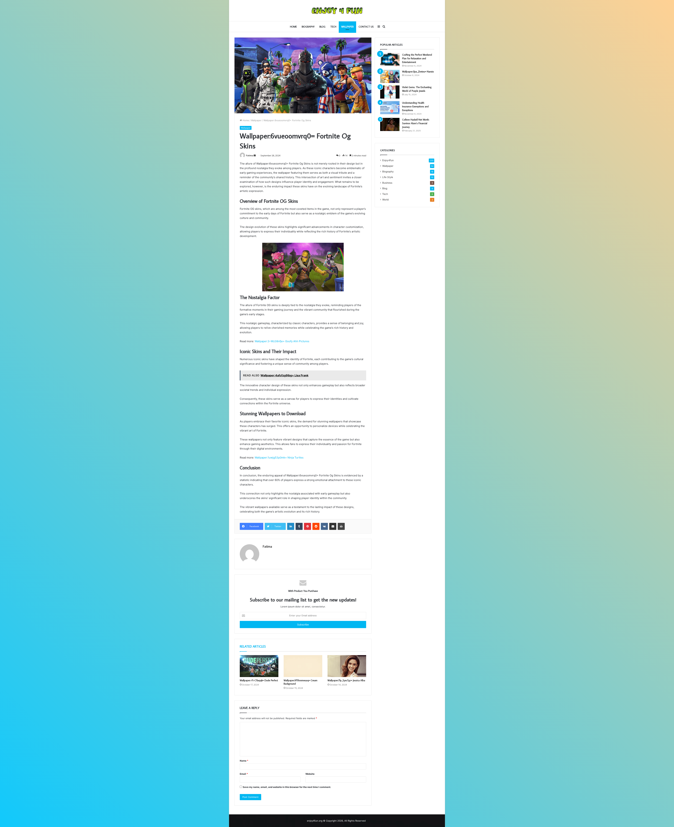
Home (293, 26)
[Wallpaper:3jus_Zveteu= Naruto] (389, 76)
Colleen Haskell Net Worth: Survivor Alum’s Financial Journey (415, 123)
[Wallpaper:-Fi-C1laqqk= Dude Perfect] (259, 666)
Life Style (387, 177)
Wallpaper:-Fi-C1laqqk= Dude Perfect (259, 680)
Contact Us (366, 26)
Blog (322, 26)
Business (387, 182)
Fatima (249, 155)
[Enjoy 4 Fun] (337, 10)
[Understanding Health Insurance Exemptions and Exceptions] (389, 107)
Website (310, 773)
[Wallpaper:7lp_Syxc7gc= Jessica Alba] (347, 666)
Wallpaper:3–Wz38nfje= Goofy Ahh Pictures (282, 341)
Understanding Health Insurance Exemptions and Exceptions (415, 106)
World (385, 199)
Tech (333, 26)
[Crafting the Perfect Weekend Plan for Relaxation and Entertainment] (389, 59)
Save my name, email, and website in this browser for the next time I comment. (287, 787)
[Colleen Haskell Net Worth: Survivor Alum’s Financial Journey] (389, 124)
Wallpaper (347, 26)
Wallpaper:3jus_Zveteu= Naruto (418, 71)
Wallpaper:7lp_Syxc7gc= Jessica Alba (346, 680)
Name (244, 760)
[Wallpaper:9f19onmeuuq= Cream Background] (303, 666)
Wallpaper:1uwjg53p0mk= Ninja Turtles (279, 457)
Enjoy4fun (388, 160)
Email (244, 773)
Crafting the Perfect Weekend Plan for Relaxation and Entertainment (417, 58)
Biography (308, 26)
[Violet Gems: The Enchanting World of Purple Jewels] (389, 92)
